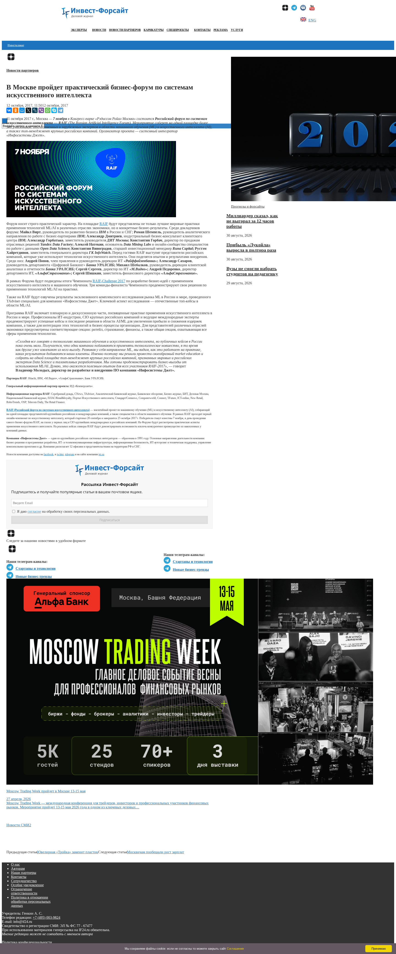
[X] (28, 110)
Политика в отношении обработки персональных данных (31, 901)
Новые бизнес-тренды (191, 570)
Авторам (18, 868)
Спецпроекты (178, 30)
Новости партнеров (125, 30)
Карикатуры (154, 30)
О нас (15, 864)
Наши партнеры (23, 873)
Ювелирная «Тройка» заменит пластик (67, 852)
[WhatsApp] (47, 110)
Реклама (221, 30)
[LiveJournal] (35, 110)
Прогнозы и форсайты (247, 206)
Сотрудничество (24, 881)
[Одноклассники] (15, 110)
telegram (69, 454)
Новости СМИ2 (18, 825)
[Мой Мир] (22, 110)
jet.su (101, 454)
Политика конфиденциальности (27, 942)
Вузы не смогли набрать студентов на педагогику (252, 271)
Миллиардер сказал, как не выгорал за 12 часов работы (252, 221)
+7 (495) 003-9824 (46, 917)
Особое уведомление (27, 885)
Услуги (237, 30)
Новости (99, 30)
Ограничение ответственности (24, 891)
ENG (312, 20)
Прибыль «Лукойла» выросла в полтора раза (251, 247)
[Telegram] (60, 110)
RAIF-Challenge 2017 (109, 281)
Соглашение (235, 948)
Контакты (202, 30)
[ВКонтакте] (9, 110)
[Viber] (41, 110)
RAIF (103, 224)
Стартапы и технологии (193, 562)
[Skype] (54, 110)
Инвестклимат (16, 45)
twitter (60, 454)
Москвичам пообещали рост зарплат (155, 852)
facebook (48, 454)
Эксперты (79, 30)
